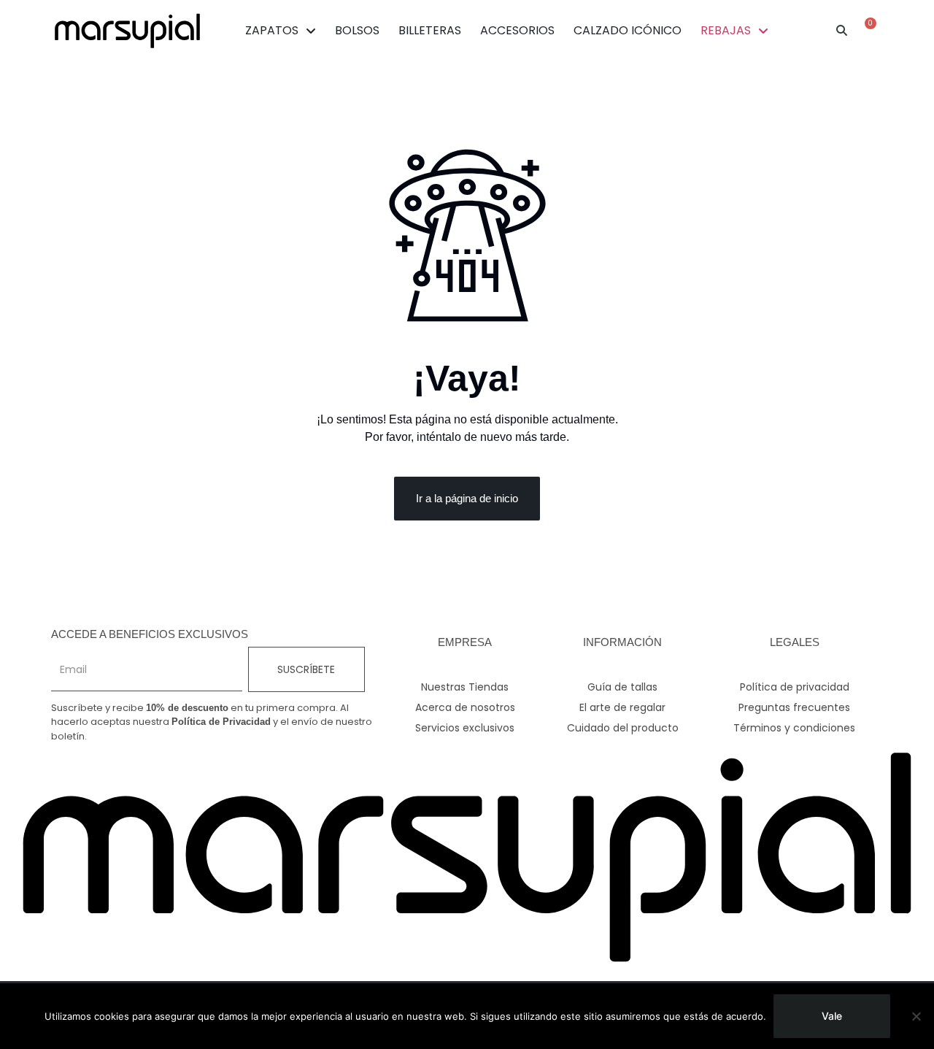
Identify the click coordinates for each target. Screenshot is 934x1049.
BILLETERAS (429, 30)
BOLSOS (357, 30)
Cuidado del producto (623, 728)
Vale (832, 1016)
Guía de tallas (622, 687)
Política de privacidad (794, 687)
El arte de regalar (622, 707)
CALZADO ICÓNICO (628, 30)
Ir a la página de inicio (467, 498)
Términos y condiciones (794, 728)
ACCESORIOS (517, 30)
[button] (842, 30)
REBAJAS (725, 30)
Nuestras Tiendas (465, 687)
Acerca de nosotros (465, 707)
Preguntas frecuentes (794, 707)
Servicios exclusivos (464, 728)
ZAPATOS (271, 30)
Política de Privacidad (221, 721)
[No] (915, 1016)
